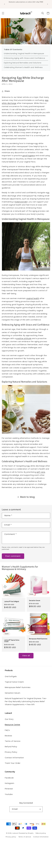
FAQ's (7, 730)
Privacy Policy (11, 752)
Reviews (8, 735)
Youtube (9, 794)
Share (7, 91)
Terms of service (24, 837)
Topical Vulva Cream (14, 682)
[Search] (42, 13)
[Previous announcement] (4, 4)
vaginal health (32, 298)
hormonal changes (17, 129)
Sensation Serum (34, 600)
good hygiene (28, 155)
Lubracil (15, 833)
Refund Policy (11, 746)
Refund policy (41, 833)
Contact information (40, 837)
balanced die (21, 202)
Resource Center (12, 724)
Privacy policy (11, 837)
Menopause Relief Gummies (38, 638)
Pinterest (9, 789)
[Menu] (3, 13)
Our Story (9, 719)
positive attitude (23, 338)
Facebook (9, 778)
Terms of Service (12, 741)
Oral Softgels (11, 676)
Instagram (9, 783)
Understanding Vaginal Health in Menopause (24, 53)
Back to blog (27, 496)
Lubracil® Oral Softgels (11, 601)
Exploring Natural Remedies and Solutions (22, 63)
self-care (41, 472)
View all (26, 655)
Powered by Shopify (26, 833)
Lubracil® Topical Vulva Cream (11, 640)
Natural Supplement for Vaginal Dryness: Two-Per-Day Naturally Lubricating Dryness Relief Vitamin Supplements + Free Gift (26, 701)
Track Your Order (12, 763)
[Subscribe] (39, 809)
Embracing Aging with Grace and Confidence (24, 58)
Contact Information (14, 757)
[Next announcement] (47, 4)
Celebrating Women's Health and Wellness (23, 67)
